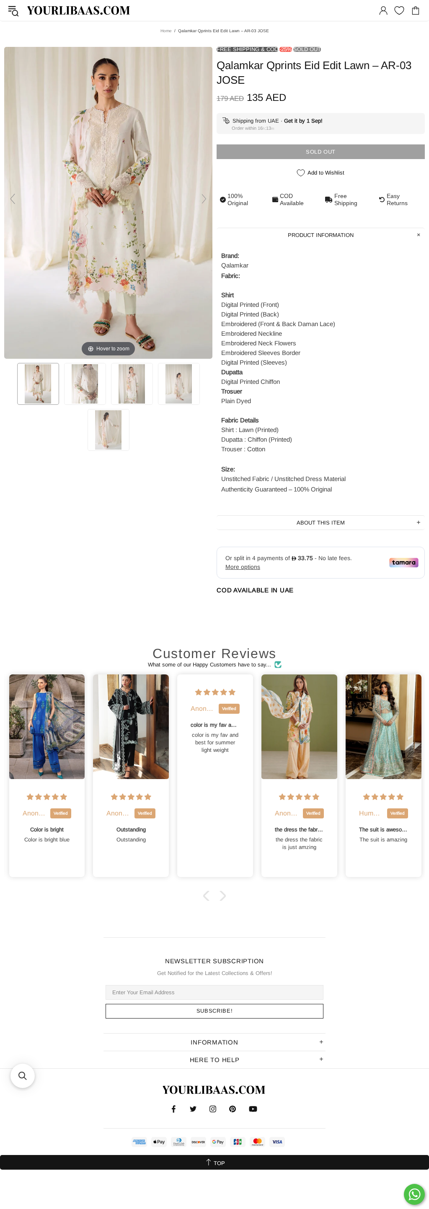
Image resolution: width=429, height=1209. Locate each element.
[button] (208, 896)
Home (166, 30)
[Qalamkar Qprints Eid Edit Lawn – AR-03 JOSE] (38, 384)
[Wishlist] (399, 10)
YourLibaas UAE (79, 10)
